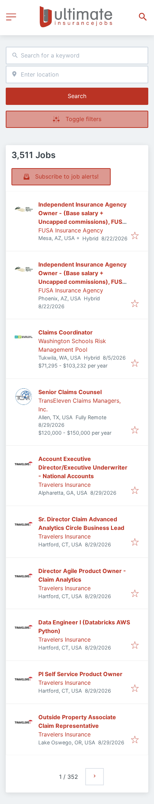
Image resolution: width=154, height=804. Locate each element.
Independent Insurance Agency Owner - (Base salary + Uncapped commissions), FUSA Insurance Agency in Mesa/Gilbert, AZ (82, 221)
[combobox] (77, 55)
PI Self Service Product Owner (80, 674)
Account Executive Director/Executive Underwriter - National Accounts (82, 467)
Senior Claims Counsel (70, 392)
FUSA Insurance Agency (70, 230)
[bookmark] (134, 236)
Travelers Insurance (64, 484)
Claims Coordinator (65, 332)
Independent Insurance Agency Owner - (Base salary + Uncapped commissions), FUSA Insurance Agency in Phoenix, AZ (82, 281)
